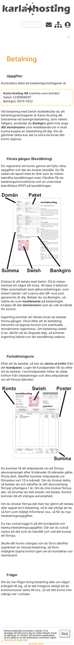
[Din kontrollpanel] (58, 26)
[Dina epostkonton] (49, 26)
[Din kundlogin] (68, 26)
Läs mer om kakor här (16, 639)
